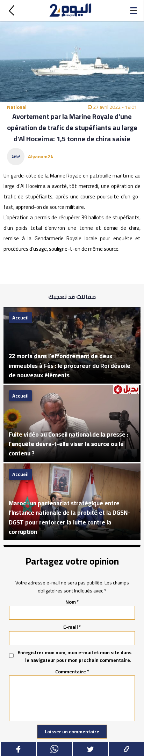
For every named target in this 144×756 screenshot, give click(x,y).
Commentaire (72, 671)
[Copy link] (126, 749)
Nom (72, 602)
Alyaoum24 (40, 156)
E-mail (72, 627)
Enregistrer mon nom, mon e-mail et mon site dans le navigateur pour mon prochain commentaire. (74, 656)
